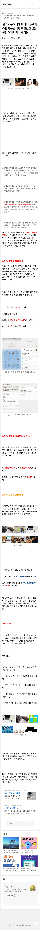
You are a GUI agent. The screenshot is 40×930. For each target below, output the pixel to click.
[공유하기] (17, 823)
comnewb (28, 925)
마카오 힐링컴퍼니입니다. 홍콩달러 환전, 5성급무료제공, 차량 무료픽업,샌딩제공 (19, 812)
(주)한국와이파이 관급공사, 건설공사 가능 (13, 793)
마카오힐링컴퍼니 (11, 808)
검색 (31, 4)
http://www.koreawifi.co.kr (13, 790)
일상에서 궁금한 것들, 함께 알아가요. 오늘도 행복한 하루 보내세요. (15, 890)
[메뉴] (36, 4)
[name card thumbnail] (32, 888)
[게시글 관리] (22, 823)
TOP (35, 923)
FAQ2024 (7, 4)
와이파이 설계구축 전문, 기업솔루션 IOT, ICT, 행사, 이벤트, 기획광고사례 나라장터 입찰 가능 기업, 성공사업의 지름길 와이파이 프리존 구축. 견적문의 (13, 797)
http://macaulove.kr (11, 805)
